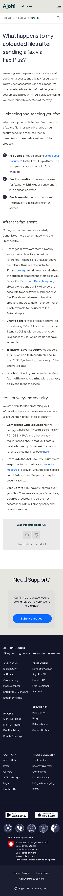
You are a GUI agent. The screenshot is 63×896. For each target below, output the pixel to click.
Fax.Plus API (38, 680)
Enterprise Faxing (12, 697)
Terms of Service (21, 873)
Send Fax (34, 18)
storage (22, 270)
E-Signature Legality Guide (43, 786)
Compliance (39, 771)
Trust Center (39, 759)
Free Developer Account (40, 688)
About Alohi (9, 759)
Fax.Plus (22, 18)
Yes (27, 535)
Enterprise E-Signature (15, 691)
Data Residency (41, 777)
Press (6, 765)
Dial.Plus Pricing (11, 724)
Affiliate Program (12, 777)
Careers (7, 771)
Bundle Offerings (12, 736)
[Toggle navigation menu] (59, 6)
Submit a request (32, 618)
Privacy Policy (43, 873)
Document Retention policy (37, 281)
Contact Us (9, 788)
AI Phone (8, 674)
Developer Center (42, 668)
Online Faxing (10, 680)
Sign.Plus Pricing (12, 718)
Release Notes (40, 724)
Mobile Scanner (11, 685)
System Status (40, 729)
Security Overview (42, 765)
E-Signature (10, 668)
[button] (31, 888)
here (46, 451)
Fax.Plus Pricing (11, 730)
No (36, 535)
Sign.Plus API (39, 674)
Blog (35, 718)
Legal (6, 783)
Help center (26, 6)
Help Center (8, 18)
